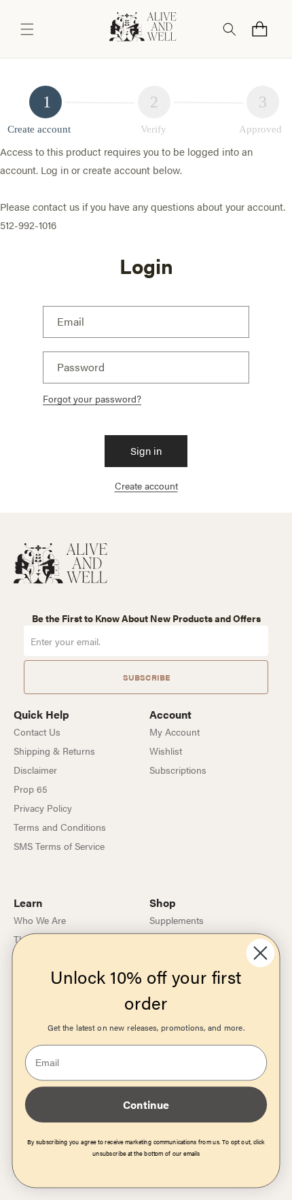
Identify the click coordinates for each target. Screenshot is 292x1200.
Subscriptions (177, 769)
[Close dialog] (261, 953)
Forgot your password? (92, 398)
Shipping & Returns (54, 750)
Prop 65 (31, 788)
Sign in (146, 450)
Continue (146, 1104)
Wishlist (165, 750)
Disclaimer (35, 769)
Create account (146, 485)
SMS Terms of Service (59, 846)
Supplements (176, 920)
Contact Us (37, 731)
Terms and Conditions (60, 827)
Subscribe (146, 677)
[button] (27, 29)
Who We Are (40, 920)
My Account (174, 731)
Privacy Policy (43, 808)
